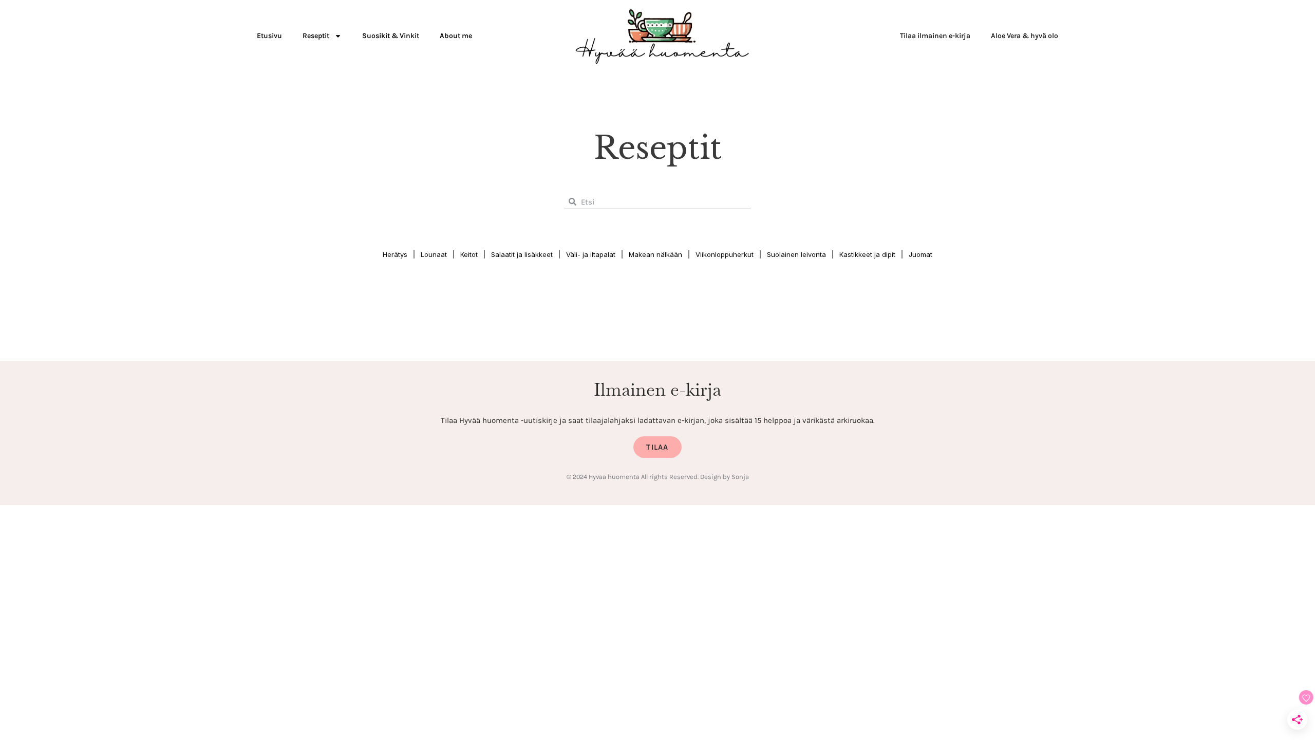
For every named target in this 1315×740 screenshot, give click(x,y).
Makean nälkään (655, 254)
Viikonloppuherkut (725, 254)
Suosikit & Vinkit (390, 35)
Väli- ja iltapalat (590, 254)
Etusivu (269, 35)
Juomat (920, 254)
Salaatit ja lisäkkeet (522, 254)
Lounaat (434, 254)
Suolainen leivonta (796, 254)
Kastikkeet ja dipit (867, 254)
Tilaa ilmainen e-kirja (935, 35)
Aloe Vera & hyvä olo (1024, 35)
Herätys (395, 254)
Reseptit (316, 35)
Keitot (469, 254)
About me (456, 35)
